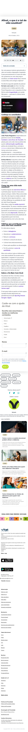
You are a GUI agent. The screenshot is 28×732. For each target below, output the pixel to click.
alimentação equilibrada (14, 144)
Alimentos (3, 680)
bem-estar (14, 78)
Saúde (14, 28)
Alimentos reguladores (6, 607)
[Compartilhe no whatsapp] (18, 393)
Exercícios (3, 685)
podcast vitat (12, 378)
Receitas (3, 655)
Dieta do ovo (4, 594)
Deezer (22, 295)
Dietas (2, 688)
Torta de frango (4, 670)
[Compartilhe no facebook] (9, 393)
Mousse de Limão (5, 657)
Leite (2, 645)
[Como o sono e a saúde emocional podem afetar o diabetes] (14, 432)
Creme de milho (4, 662)
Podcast (4, 378)
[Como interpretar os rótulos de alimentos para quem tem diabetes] (14, 488)
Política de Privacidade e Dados (8, 703)
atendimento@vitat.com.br (7, 578)
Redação (14, 32)
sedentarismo (16, 234)
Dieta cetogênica (5, 597)
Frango (2, 650)
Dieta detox (3, 599)
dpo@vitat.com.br (5, 714)
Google (3, 298)
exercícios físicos (19, 190)
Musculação (4, 622)
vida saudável (17, 382)
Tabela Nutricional (6, 632)
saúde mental (19, 204)
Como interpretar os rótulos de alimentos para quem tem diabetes (12, 495)
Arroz (2, 635)
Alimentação (4, 589)
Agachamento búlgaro (6, 614)
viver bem (4, 385)
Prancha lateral (4, 617)
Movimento (4, 612)
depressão (14, 213)
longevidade (13, 92)
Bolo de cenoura (4, 660)
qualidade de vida (6, 382)
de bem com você (5, 375)
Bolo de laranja (4, 668)
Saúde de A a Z (5, 678)
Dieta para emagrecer (6, 602)
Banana (3, 647)
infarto (8, 178)
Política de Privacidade (6, 706)
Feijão (2, 637)
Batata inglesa (4, 640)
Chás (2, 683)
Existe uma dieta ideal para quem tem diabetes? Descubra (13, 467)
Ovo (2, 642)
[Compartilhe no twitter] (14, 393)
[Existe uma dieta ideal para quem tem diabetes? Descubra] (14, 460)
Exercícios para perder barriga (7, 625)
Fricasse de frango (5, 673)
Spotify (17, 295)
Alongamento (4, 619)
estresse (3, 148)
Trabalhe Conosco (5, 581)
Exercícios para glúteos (6, 627)
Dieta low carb (4, 592)
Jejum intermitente (5, 604)
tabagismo (12, 231)
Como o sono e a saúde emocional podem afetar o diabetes (13, 439)
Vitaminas (3, 690)
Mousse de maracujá (5, 665)
